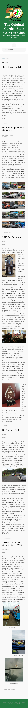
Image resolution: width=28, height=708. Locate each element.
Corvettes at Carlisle (12, 67)
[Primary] (14, 45)
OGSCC (17, 70)
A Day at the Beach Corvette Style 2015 (12, 544)
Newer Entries (14, 694)
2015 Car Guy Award (12, 237)
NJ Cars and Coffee (11, 430)
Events (5, 123)
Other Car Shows (11, 689)
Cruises (6, 232)
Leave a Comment (21, 136)
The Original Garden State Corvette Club (14, 28)
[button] (6, 186)
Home (3, 58)
